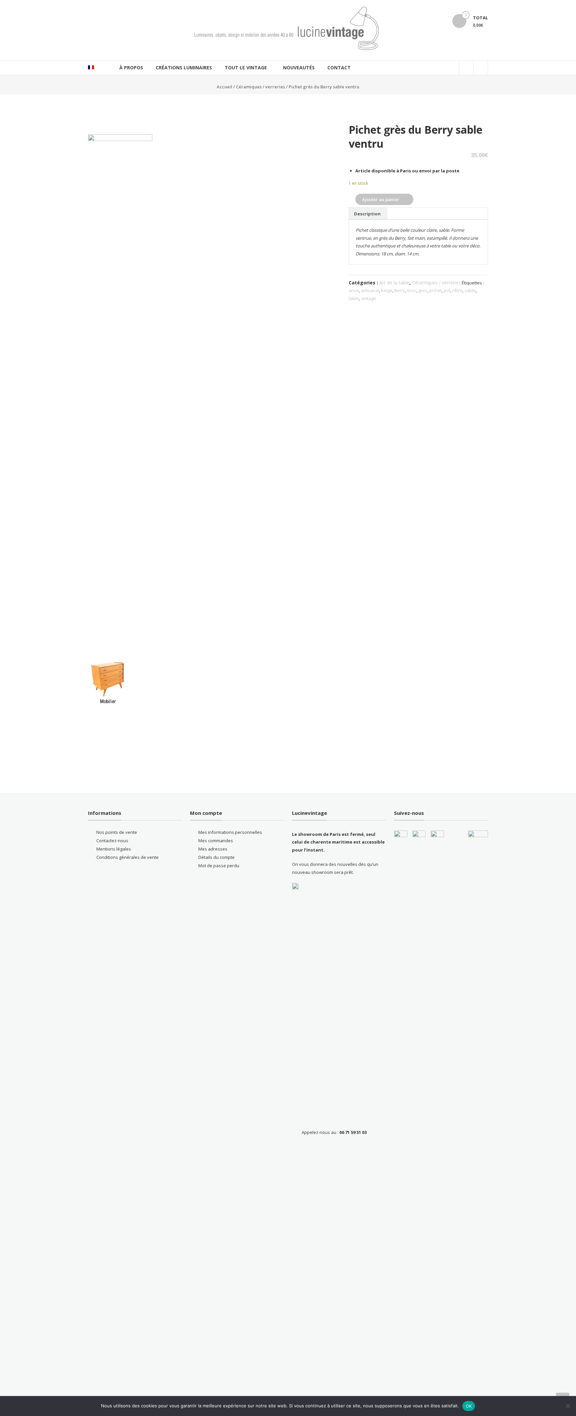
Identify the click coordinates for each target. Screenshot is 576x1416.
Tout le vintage (246, 67)
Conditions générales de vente (127, 857)
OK (469, 1406)
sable (470, 290)
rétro (457, 290)
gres (422, 290)
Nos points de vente (116, 832)
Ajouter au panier (380, 199)
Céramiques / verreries (260, 87)
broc (411, 290)
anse (354, 290)
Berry (399, 290)
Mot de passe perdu (218, 866)
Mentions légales (113, 849)
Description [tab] (367, 214)
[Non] (567, 1406)
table (354, 298)
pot (447, 290)
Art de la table (394, 282)
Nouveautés (299, 67)
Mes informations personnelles (230, 832)
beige (386, 290)
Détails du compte (216, 857)
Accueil (224, 87)
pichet (435, 290)
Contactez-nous (112, 841)
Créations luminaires (184, 67)
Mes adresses (212, 849)
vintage (368, 298)
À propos (131, 67)
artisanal (370, 290)
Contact (339, 67)
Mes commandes (215, 841)
